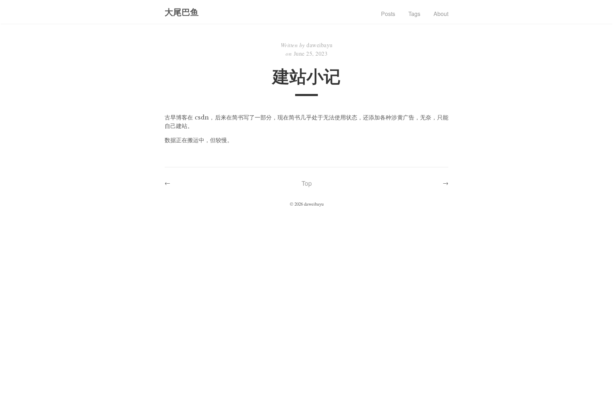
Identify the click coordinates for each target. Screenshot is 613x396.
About (440, 14)
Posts (388, 14)
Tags (414, 14)
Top (307, 183)
